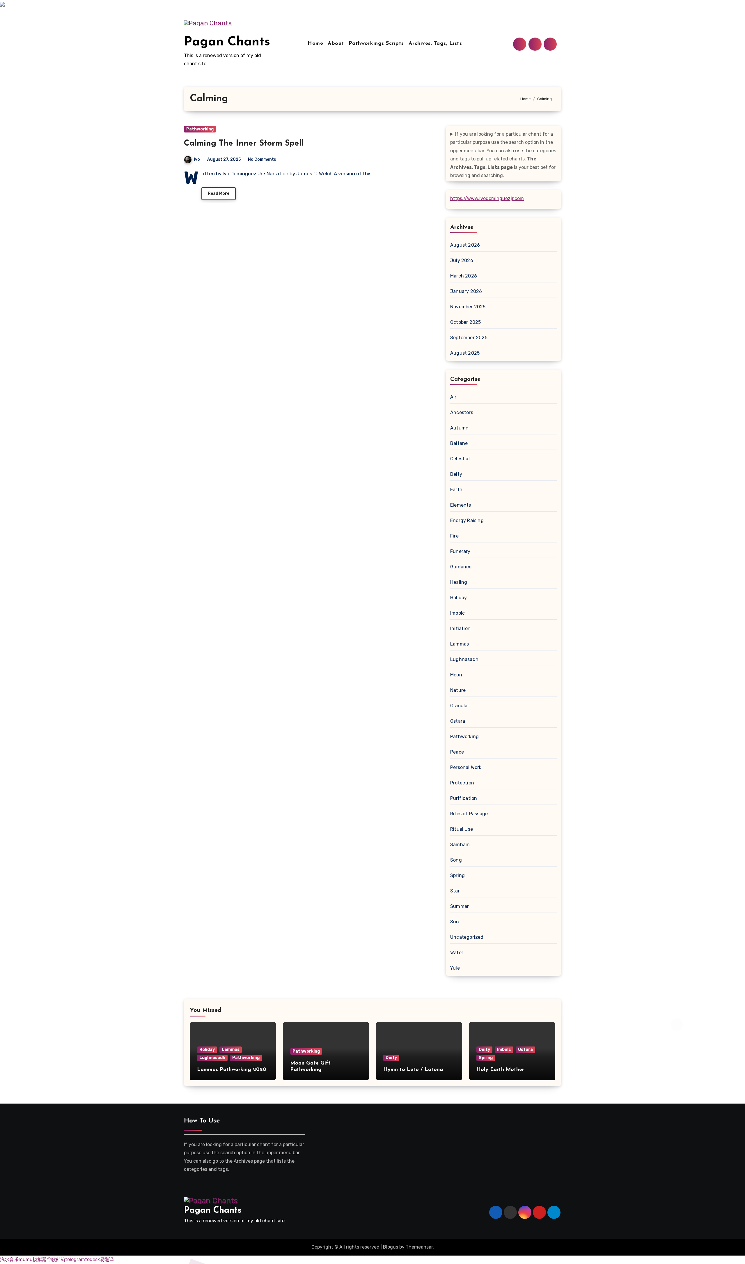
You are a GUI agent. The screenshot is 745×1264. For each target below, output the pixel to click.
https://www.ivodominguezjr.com (487, 198)
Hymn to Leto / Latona (413, 1069)
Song (456, 860)
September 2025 (468, 337)
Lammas (459, 644)
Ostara (457, 721)
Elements (460, 505)
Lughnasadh (464, 659)
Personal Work (466, 767)
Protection (462, 783)
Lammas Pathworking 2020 (231, 1069)
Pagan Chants (227, 42)
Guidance (461, 567)
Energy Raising (467, 520)
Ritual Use (461, 829)
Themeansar (419, 1247)
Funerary (460, 551)
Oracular (459, 705)
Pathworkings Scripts (376, 43)
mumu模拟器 (33, 1259)
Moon (456, 675)
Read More (218, 193)
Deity (456, 474)
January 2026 (466, 291)
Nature (458, 690)
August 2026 (465, 245)
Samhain (460, 844)
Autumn (459, 428)
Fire (454, 536)
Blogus (390, 1247)
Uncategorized (467, 937)
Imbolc (457, 613)
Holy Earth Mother (500, 1069)
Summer (459, 906)
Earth (456, 489)
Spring (457, 875)
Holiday (458, 597)
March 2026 (463, 276)
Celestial (460, 459)
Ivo (197, 159)
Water (456, 952)
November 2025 (468, 307)
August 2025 (465, 353)
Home (315, 43)
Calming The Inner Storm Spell (244, 143)
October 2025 (465, 322)
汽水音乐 (9, 1259)
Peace (457, 752)
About (336, 43)
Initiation (460, 628)
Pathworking (200, 129)
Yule (455, 968)
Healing (458, 582)
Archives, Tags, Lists (435, 43)
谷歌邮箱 (56, 1259)
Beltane (459, 443)
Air (453, 397)
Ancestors (461, 412)
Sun (454, 921)
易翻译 (107, 1259)
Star (455, 891)
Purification (463, 798)
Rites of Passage (469, 813)
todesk (92, 1259)
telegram (75, 1259)
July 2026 (461, 260)
